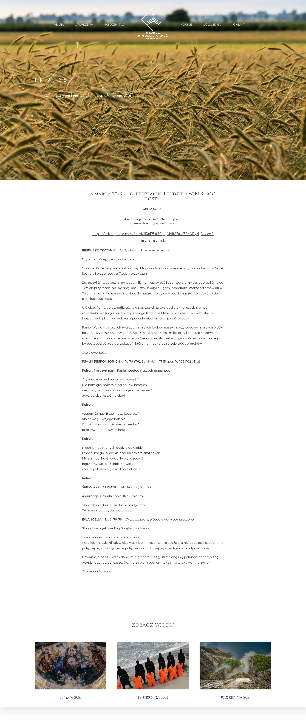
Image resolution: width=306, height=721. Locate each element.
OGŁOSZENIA (212, 24)
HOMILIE (186, 24)
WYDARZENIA (84, 24)
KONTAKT (238, 24)
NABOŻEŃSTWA (115, 24)
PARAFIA (58, 24)
